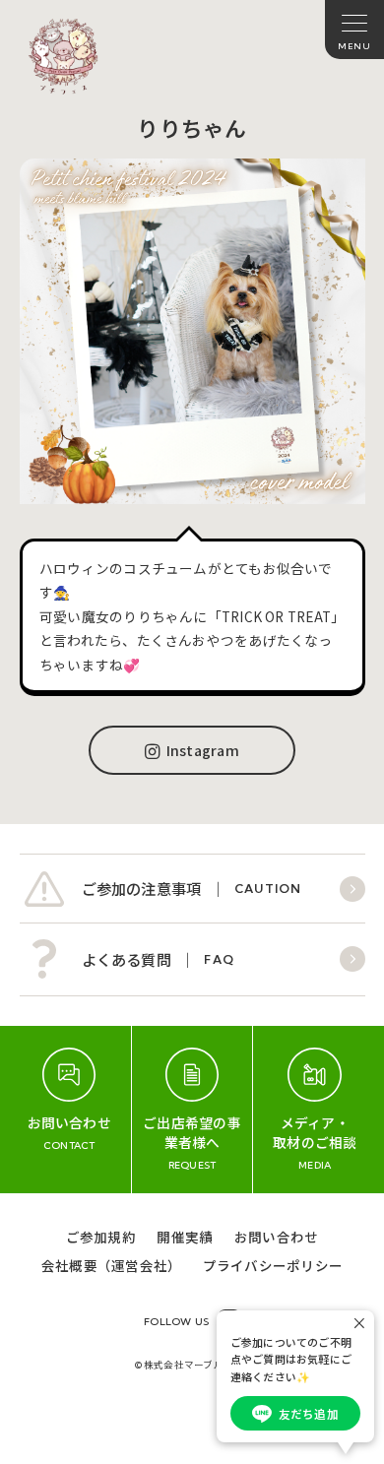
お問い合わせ (276, 1236)
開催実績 (185, 1236)
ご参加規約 (101, 1236)
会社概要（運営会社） (111, 1265)
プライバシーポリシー (273, 1265)
